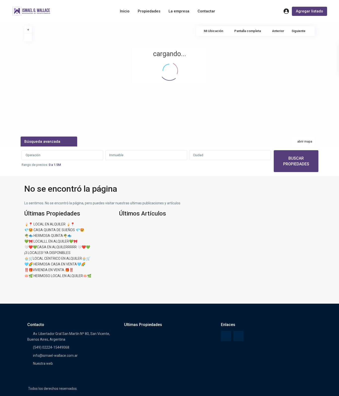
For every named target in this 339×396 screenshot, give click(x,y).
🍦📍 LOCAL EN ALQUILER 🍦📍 (49, 224)
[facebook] (226, 336)
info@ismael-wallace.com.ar (55, 356)
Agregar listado (309, 11)
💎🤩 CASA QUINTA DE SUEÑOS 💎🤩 (54, 230)
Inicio (125, 11)
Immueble (116, 155)
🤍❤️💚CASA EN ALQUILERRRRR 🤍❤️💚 (57, 247)
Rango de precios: (35, 165)
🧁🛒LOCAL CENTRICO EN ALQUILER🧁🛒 (57, 258)
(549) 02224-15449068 (51, 347)
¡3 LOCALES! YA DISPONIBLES (47, 253)
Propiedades (149, 11)
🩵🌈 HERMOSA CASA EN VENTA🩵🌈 (54, 264)
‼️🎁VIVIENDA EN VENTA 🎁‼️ (48, 270)
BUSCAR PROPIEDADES (296, 161)
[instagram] (239, 336)
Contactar (206, 11)
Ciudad (198, 155)
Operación (33, 155)
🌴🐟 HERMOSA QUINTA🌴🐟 (47, 236)
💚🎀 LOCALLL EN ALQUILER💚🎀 (50, 241)
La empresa (179, 11)
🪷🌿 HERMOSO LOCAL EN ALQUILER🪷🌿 (57, 276)
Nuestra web (43, 363)
